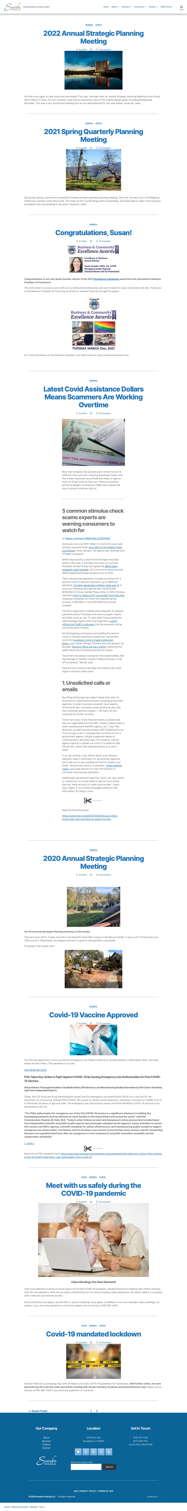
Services (125, 7)
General (89, 25)
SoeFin (98, 25)
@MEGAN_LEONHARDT (98, 538)
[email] (78, 1451)
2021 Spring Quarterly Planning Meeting (93, 135)
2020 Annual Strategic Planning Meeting (93, 862)
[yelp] (101, 1451)
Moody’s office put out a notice (89, 646)
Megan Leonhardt (75, 538)
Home (106, 7)
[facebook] (85, 1451)
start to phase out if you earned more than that (98, 595)
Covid (84, 1177)
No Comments (105, 49)
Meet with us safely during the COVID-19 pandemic (93, 1189)
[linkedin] (93, 1451)
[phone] (108, 1451)
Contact (152, 7)
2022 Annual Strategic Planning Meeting (93, 37)
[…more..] (29, 1143)
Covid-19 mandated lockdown (93, 1334)
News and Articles (20, 1507)
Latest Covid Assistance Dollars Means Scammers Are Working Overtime (94, 397)
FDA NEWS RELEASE (35, 1070)
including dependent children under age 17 (96, 585)
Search (109, 1467)
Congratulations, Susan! (93, 232)
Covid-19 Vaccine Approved (93, 1015)
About (114, 7)
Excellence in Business (106, 279)
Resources (139, 7)
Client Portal (166, 7)
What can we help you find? (82, 1462)
